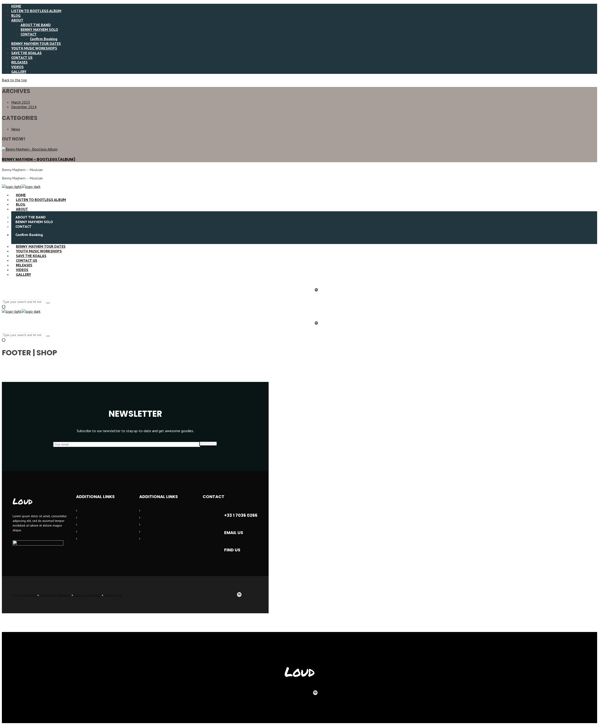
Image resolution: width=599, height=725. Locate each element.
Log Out (148, 538)
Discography (88, 524)
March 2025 (20, 102)
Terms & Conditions (87, 595)
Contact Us (88, 538)
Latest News (89, 517)
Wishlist (148, 517)
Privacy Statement (25, 595)
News (15, 129)
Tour (82, 531)
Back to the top (14, 80)
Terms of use (113, 595)
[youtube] (305, 290)
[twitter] (189, 594)
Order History (152, 531)
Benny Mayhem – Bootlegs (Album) (38, 159)
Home (84, 510)
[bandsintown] (252, 594)
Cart (145, 524)
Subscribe (208, 443)
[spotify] (316, 290)
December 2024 (24, 106)
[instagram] (294, 290)
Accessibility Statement (55, 595)
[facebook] (282, 290)
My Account (151, 510)
